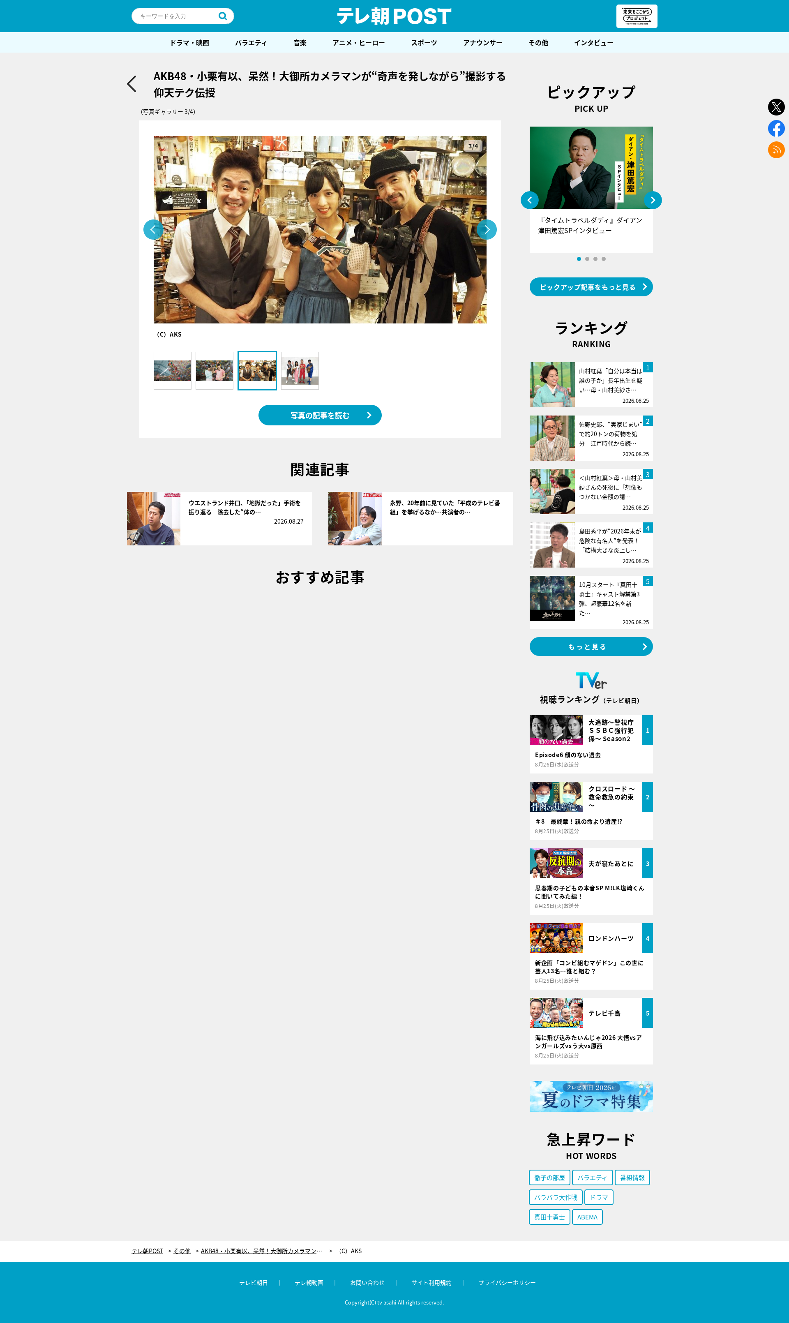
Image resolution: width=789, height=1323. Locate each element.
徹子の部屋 (549, 1177)
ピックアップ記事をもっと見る (588, 287)
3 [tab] (595, 259)
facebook (776, 128)
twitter (776, 107)
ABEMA (587, 1216)
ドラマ (599, 1197)
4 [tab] (604, 259)
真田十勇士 (549, 1216)
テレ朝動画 (309, 1282)
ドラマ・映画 (189, 42)
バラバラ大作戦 (555, 1197)
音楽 (300, 42)
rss (776, 149)
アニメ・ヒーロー (358, 42)
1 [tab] (579, 259)
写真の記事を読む (320, 415)
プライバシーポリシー (507, 1282)
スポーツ (424, 42)
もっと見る (588, 646)
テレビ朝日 (253, 1282)
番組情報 (632, 1177)
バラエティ (251, 42)
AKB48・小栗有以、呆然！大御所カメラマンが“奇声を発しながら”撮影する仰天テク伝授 (266, 1250)
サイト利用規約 (431, 1282)
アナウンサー (483, 42)
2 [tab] (587, 259)
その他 (538, 42)
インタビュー (594, 42)
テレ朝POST (394, 16)
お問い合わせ (367, 1282)
